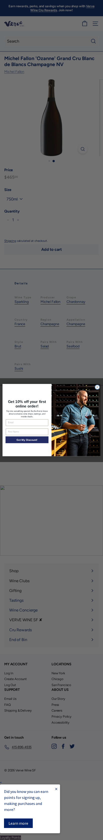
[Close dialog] (97, 387)
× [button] (1, 782)
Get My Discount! (26, 439)
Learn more (18, 823)
